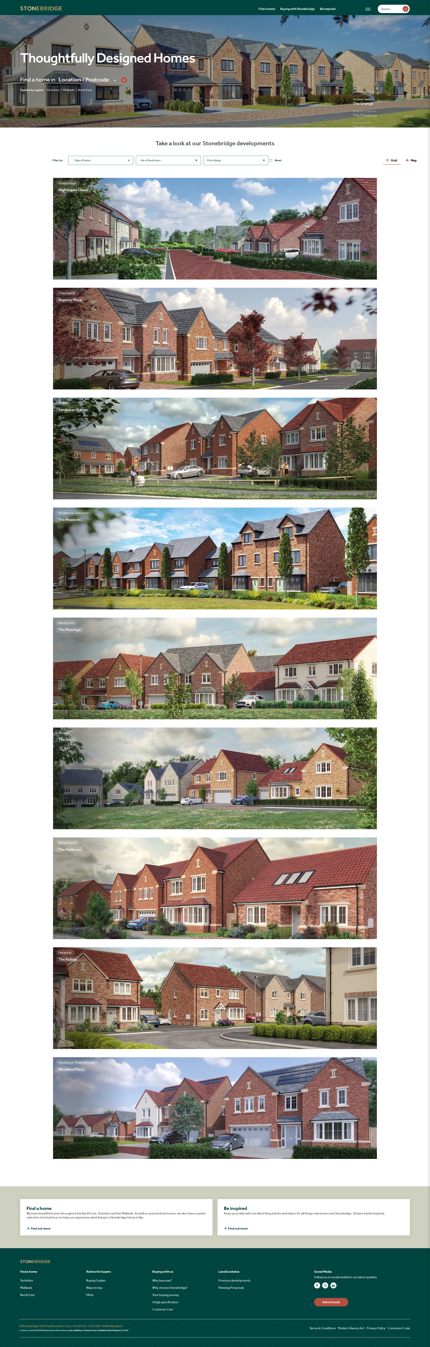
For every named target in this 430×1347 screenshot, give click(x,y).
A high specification (165, 1302)
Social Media (323, 1272)
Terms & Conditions (322, 1328)
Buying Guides (95, 1280)
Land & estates (229, 1272)
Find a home (267, 9)
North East (85, 90)
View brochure (34, 382)
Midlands (70, 90)
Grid (393, 160)
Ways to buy (94, 1288)
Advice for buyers (98, 1272)
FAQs (90, 1295)
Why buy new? (162, 1280)
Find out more (40, 1228)
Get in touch (331, 1302)
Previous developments (234, 1280)
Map (413, 160)
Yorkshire (54, 90)
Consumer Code (399, 1328)
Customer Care (162, 1309)
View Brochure (34, 272)
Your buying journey (165, 1295)
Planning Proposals (231, 1288)
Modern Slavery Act (351, 1328)
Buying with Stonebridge (297, 9)
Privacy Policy (376, 1328)
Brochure (34, 1041)
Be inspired (327, 9)
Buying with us (162, 1272)
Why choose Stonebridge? (170, 1288)
